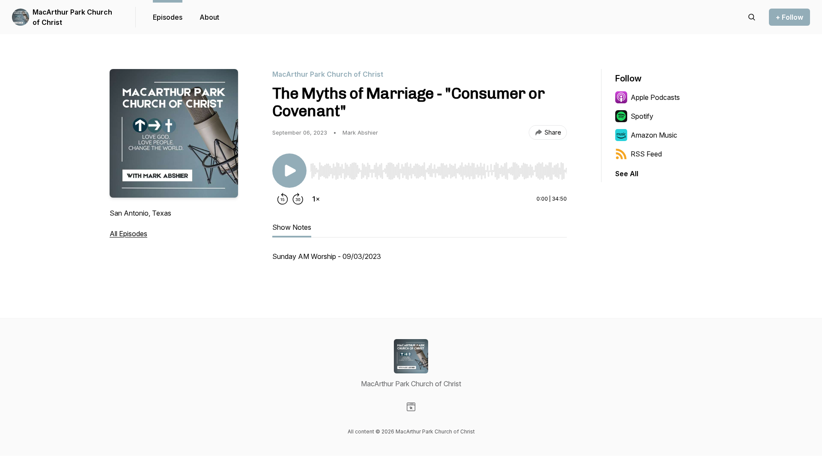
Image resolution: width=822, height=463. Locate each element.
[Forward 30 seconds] (298, 199)
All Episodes (128, 233)
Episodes (167, 17)
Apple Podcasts (655, 97)
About (209, 17)
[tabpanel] (419, 260)
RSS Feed (646, 154)
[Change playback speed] (316, 199)
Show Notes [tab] (291, 227)
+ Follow (789, 17)
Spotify (642, 116)
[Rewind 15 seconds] (283, 199)
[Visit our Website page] (411, 407)
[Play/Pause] (289, 170)
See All (626, 173)
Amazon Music (654, 135)
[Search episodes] (751, 17)
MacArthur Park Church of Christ (72, 17)
